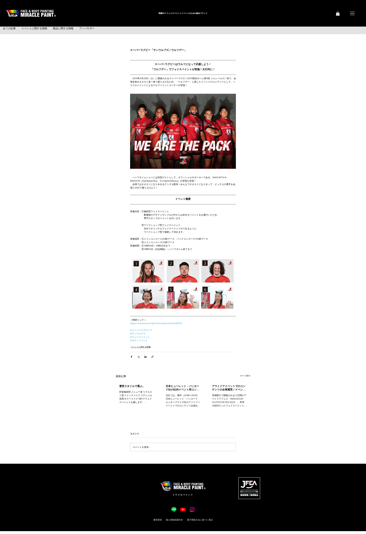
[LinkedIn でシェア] (145, 356)
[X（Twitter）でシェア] (138, 356)
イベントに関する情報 (34, 28)
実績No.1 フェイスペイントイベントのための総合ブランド (183, 13)
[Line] (174, 509)
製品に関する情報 (63, 28)
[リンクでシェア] (152, 356)
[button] (338, 13)
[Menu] (352, 13)
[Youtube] (183, 509)
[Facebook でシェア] (131, 356)
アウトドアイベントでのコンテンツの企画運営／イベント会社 (228, 387)
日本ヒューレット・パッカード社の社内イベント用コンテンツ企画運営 (182, 387)
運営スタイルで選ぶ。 (132, 386)
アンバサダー (87, 28)
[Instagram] (192, 509)
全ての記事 (9, 28)
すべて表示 (245, 375)
